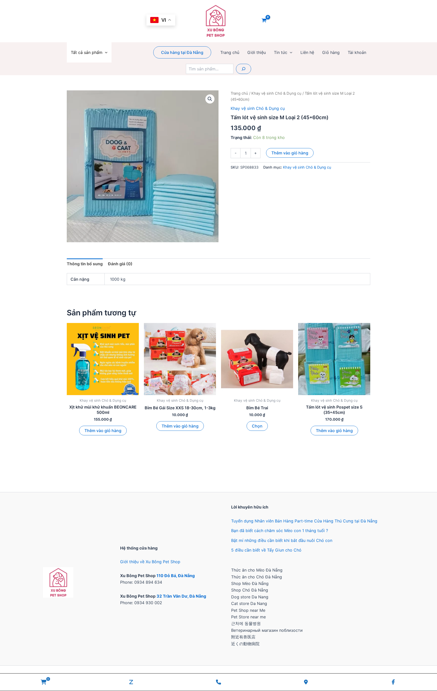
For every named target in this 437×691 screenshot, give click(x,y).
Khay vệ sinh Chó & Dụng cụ (276, 93)
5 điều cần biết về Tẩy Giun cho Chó (266, 550)
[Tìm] (243, 69)
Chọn (257, 426)
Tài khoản (357, 52)
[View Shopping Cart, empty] (264, 21)
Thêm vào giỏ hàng (289, 152)
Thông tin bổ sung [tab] (85, 263)
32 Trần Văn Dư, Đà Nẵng (181, 596)
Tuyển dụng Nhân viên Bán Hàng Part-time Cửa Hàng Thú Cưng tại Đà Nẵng (304, 520)
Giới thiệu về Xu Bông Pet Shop (150, 561)
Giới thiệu (256, 52)
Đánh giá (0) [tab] (120, 263)
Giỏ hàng (331, 52)
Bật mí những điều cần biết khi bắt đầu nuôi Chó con (281, 540)
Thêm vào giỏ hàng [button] (102, 430)
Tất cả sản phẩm (86, 52)
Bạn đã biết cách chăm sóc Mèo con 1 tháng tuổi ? (279, 530)
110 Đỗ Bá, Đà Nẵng (176, 575)
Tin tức (280, 52)
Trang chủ (229, 52)
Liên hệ (307, 52)
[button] (104, 52)
